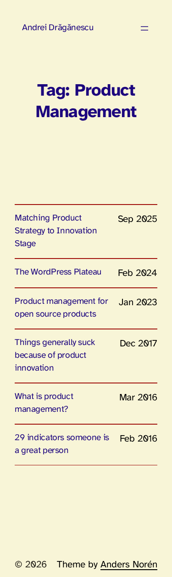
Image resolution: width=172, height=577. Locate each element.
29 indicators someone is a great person (62, 444)
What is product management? (44, 403)
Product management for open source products (61, 308)
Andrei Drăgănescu (57, 27)
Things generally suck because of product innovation (55, 355)
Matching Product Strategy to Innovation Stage (56, 231)
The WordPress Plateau (58, 272)
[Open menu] (144, 28)
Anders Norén (128, 565)
